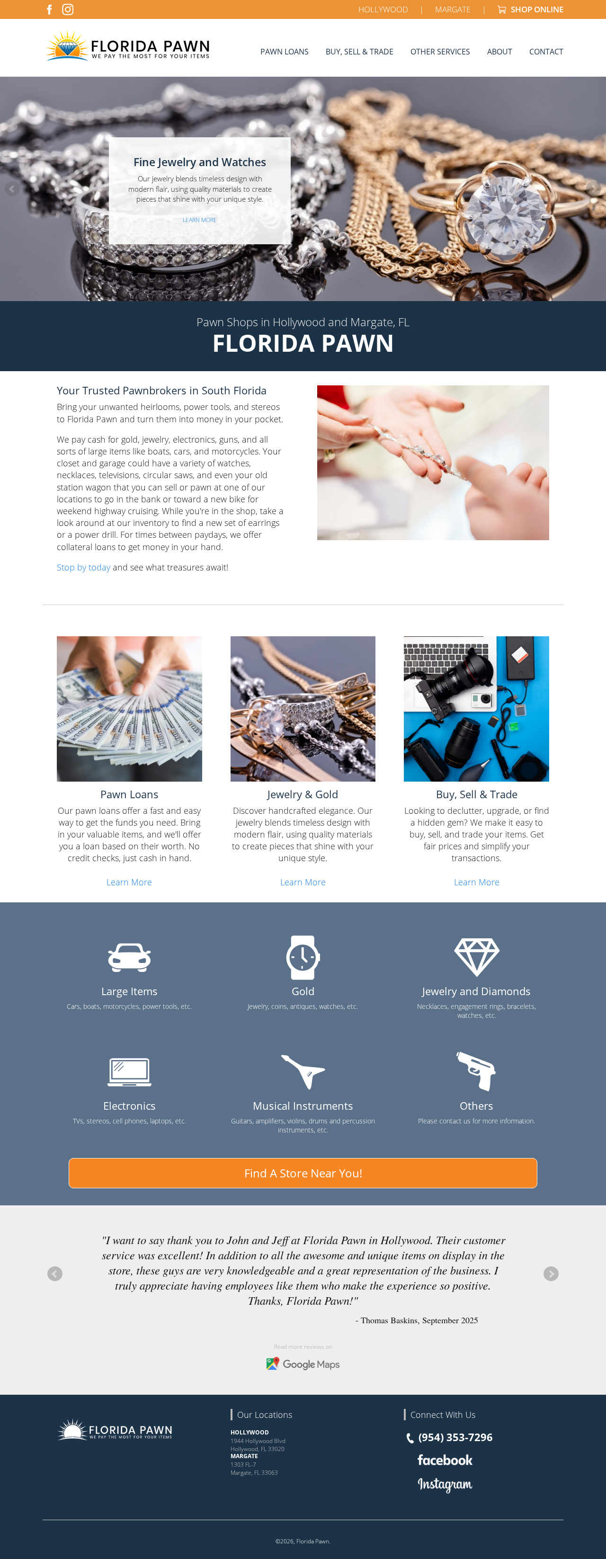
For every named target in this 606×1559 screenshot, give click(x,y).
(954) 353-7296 (456, 1437)
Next (593, 188)
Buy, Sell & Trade (359, 51)
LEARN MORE (200, 219)
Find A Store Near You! (303, 1173)
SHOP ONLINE (536, 9)
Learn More (129, 882)
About (499, 51)
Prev (12, 188)
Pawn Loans (284, 51)
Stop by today (83, 567)
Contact (546, 51)
